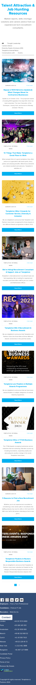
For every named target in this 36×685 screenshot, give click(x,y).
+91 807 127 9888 (21, 650)
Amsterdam (4, 629)
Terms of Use (5, 662)
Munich (2, 633)
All (3, 43)
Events (20, 53)
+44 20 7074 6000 (20, 621)
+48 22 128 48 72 (21, 641)
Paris (2, 625)
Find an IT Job (16, 608)
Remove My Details (7, 666)
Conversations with (8, 53)
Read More (18, 113)
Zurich (2, 637)
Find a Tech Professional (19, 604)
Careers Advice (7, 46)
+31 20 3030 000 (20, 629)
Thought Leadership (13, 43)
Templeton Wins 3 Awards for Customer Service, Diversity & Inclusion (18, 213)
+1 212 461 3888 (21, 646)
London (2, 621)
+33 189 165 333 (20, 625)
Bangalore (4, 650)
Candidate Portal (6, 654)
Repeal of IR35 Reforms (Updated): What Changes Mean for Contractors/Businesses (18, 92)
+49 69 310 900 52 (21, 633)
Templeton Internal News (10, 50)
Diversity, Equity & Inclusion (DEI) (12, 48)
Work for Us (14, 612)
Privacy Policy (5, 658)
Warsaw (3, 641)
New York (3, 646)
